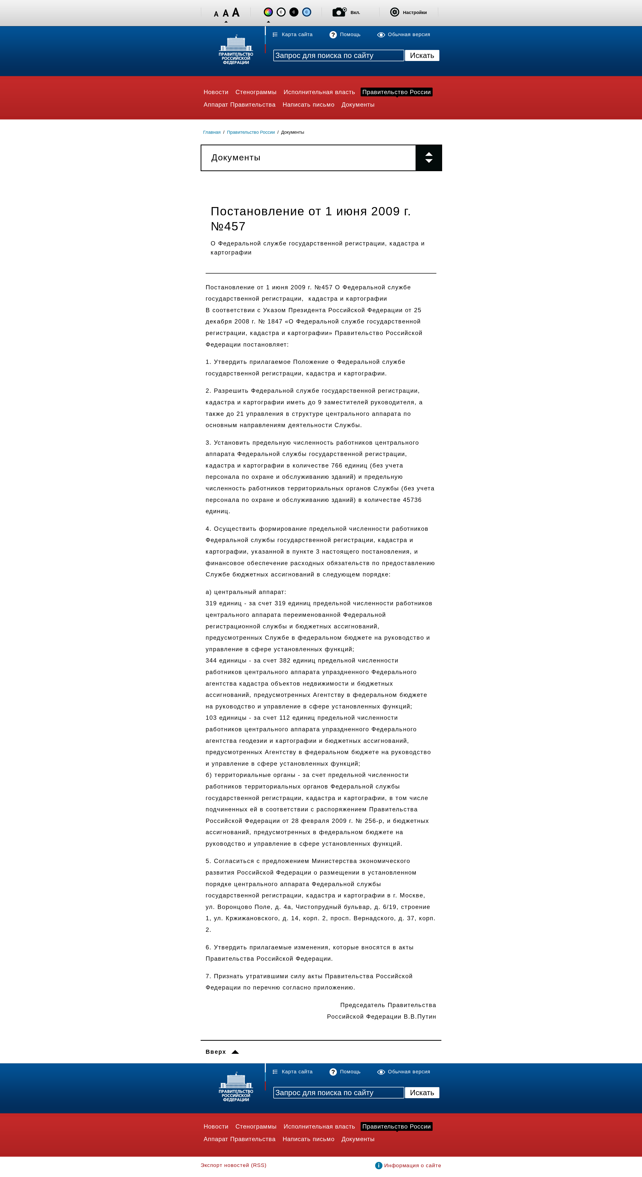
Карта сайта (297, 34)
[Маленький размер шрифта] (216, 12)
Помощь (350, 34)
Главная (212, 132)
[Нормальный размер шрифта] (226, 12)
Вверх (216, 1052)
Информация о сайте (412, 1165)
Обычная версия (409, 34)
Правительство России (251, 132)
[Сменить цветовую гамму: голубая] (306, 12)
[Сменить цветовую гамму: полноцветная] (268, 12)
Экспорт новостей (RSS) (234, 1165)
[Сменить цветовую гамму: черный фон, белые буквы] (293, 12)
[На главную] (233, 50)
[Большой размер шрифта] (235, 12)
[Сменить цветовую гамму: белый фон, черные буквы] (281, 12)
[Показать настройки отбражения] (394, 12)
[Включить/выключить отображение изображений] (340, 12)
